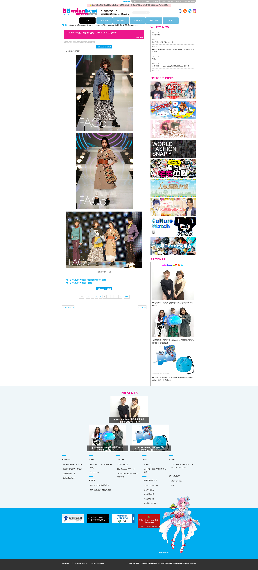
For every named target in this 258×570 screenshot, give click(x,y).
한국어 (141, 1)
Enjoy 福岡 (137, 20)
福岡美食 (121, 20)
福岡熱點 (104, 20)
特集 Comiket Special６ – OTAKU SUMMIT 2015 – (182, 466)
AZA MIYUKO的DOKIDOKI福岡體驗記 (128, 475)
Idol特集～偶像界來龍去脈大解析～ (155, 470)
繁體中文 (155, 1)
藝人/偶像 (91, 42)
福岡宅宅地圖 (149, 490)
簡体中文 (148, 1)
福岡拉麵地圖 (149, 494)
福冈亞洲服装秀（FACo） (73, 469)
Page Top (143, 307)
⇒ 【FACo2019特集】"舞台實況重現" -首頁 (86, 279)
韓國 (70, 42)
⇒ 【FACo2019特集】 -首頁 (79, 282)
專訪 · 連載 (154, 20)
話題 (87, 20)
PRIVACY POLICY (81, 563)
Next (109, 47)
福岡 (74, 42)
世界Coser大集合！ (124, 464)
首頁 (65, 25)
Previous (101, 47)
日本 (66, 42)
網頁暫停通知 (156, 35)
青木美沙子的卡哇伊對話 (99, 485)
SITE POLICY (66, 563)
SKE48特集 (148, 464)
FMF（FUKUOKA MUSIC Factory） (101, 466)
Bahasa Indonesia (189, 1)
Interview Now (176, 481)
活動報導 (84, 42)
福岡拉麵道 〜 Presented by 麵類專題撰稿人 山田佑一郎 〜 (171, 66)
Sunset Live (94, 472)
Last (126, 297)
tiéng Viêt (179, 1)
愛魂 (172, 485)
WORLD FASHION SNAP (72, 464)
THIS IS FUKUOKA (151, 485)
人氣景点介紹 (149, 498)
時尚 (74, 25)
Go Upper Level (69, 307)
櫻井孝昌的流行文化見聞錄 (100, 490)
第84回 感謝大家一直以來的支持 (162, 42)
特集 (171, 20)
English (163, 1)
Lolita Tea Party (69, 478)
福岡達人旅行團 (150, 503)
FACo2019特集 (100, 25)
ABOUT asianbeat (97, 563)
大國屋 (154, 59)
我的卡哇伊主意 (69, 473)
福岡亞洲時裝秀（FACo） (85, 25)
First (81, 297)
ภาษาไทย (170, 1)
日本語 (134, 1)
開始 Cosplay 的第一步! (126, 469)
